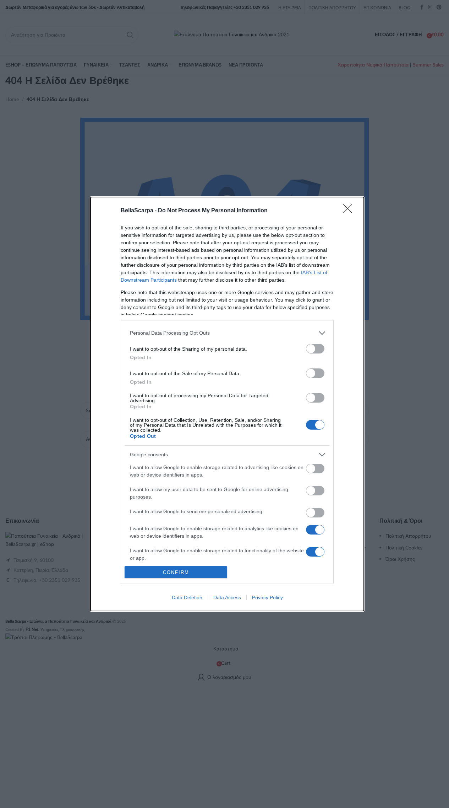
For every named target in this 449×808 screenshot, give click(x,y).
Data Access (227, 597)
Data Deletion (187, 597)
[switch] (315, 349)
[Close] (350, 211)
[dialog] (227, 404)
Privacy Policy (267, 597)
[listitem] (227, 333)
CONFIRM (176, 572)
